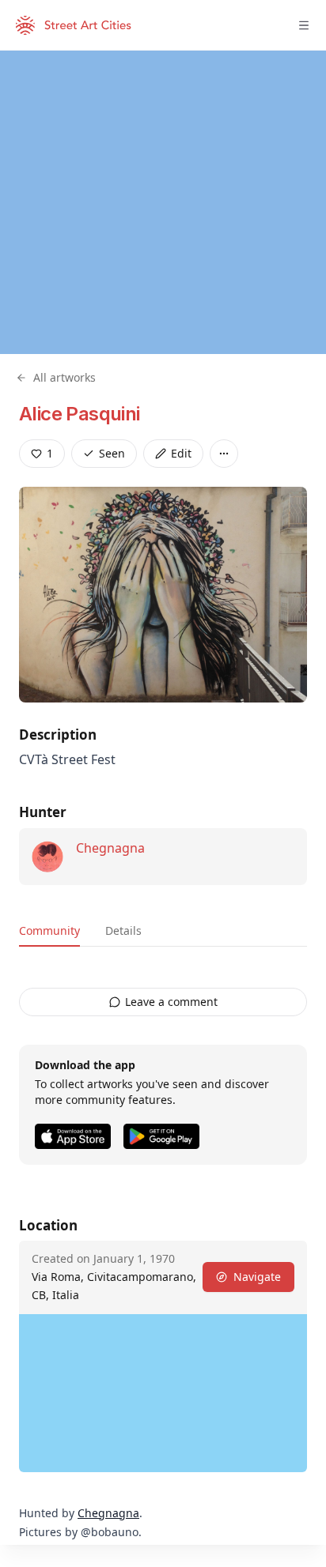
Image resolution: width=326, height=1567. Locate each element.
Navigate (257, 1276)
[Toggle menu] (304, 25)
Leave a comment (171, 1001)
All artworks (64, 377)
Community (49, 930)
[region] (163, 202)
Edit (181, 453)
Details (123, 930)
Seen (112, 453)
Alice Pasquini (79, 413)
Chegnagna (110, 848)
